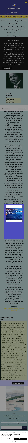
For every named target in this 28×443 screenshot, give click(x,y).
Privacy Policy (8, 435)
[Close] (26, 432)
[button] (19, 208)
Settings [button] (14, 441)
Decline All (7, 438)
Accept (20, 438)
